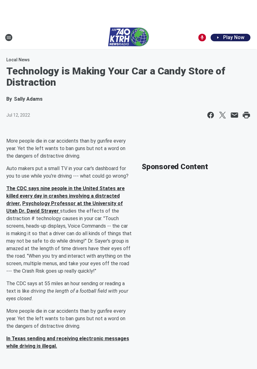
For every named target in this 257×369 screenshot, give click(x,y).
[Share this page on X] (222, 115)
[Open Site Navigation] (9, 37)
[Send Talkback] (202, 37)
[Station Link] (128, 38)
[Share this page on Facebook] (210, 115)
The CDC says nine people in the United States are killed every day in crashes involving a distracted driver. (65, 195)
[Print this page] (246, 115)
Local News (18, 59)
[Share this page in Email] (234, 115)
